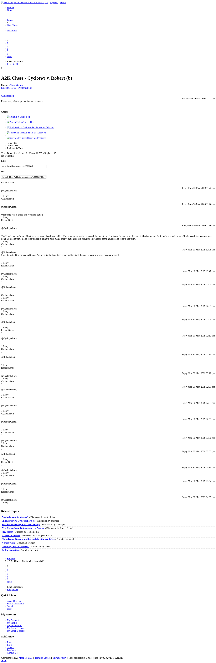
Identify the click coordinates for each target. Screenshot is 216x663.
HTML (4, 171)
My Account (13, 620)
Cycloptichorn (7, 96)
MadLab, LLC (25, 658)
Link (3, 161)
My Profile (12, 623)
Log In (44, 2)
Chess (12, 85)
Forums (10, 7)
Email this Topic (8, 88)
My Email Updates (16, 631)
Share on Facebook (36, 132)
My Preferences (14, 625)
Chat (9, 609)
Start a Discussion (15, 603)
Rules (9, 642)
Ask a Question (14, 601)
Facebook (11, 650)
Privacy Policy (59, 658)
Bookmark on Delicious (43, 127)
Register (54, 2)
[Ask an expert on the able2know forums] (21, 2)
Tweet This (28, 122)
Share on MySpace (37, 138)
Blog (9, 645)
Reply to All (12, 64)
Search (63, 2)
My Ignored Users (15, 628)
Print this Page (25, 88)
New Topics (12, 25)
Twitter (10, 647)
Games (19, 85)
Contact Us (12, 653)
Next (9, 56)
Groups (10, 10)
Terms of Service (43, 658)
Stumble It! (24, 117)
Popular (10, 20)
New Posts (12, 30)
